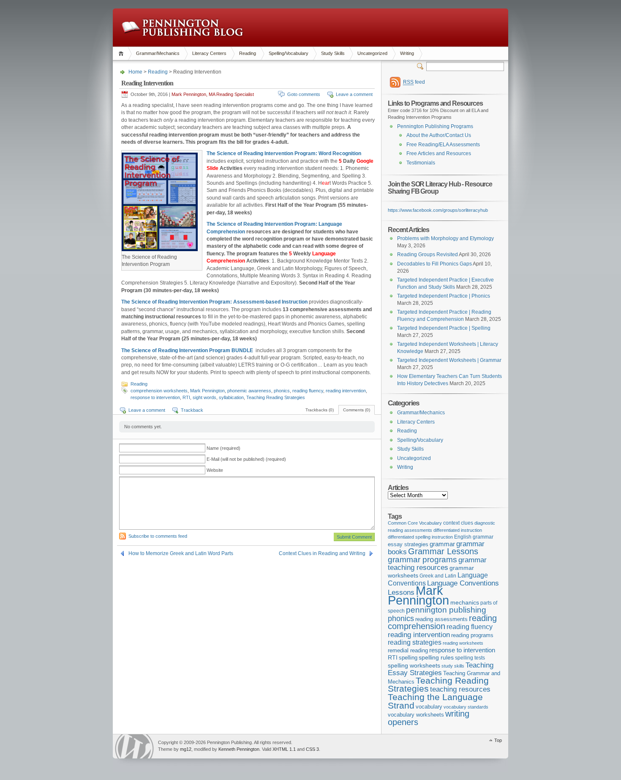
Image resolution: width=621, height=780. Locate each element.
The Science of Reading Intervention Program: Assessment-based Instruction (214, 302)
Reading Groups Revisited (427, 254)
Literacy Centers (209, 53)
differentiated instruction (457, 530)
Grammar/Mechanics (158, 53)
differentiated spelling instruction (420, 536)
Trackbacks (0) (319, 410)
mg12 (185, 749)
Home (122, 53)
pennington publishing (446, 609)
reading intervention (346, 390)
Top (498, 740)
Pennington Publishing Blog (182, 27)
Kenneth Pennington (238, 749)
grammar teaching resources (437, 564)
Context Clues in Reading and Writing (322, 553)
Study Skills (333, 53)
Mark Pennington (207, 390)
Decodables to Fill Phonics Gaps (434, 264)
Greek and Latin (437, 576)
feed (414, 82)
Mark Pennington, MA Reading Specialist (213, 94)
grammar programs (422, 559)
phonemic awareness (249, 390)
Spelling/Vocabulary (288, 53)
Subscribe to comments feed (157, 536)
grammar (442, 544)
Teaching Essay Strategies (440, 669)
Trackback (192, 410)
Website (215, 470)
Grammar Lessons (443, 551)
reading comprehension (442, 622)
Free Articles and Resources (438, 153)
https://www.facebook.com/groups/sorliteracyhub (438, 210)
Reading (247, 53)
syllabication (231, 397)
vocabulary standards (466, 706)
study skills (452, 665)
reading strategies (414, 642)
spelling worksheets (414, 665)
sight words (204, 397)
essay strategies (408, 544)
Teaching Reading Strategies (275, 397)
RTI (186, 397)
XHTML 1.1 (284, 749)
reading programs (472, 635)
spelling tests (470, 658)
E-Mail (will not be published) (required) (246, 459)
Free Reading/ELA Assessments (443, 145)
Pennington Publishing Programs (435, 126)
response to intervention (155, 397)
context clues (458, 522)
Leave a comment (354, 94)
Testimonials (420, 163)
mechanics (464, 602)
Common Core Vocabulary (415, 522)
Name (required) (223, 448)
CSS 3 (312, 749)
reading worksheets (463, 643)
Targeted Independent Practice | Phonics (443, 296)
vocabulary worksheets (416, 715)
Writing (407, 53)
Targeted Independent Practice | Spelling (443, 328)
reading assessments (441, 619)
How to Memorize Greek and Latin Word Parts (180, 553)
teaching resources (460, 689)
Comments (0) (356, 410)
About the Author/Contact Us (438, 135)
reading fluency (307, 390)
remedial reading (408, 650)
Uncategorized (372, 53)
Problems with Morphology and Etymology (445, 238)
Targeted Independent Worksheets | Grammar (449, 360)
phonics (282, 390)
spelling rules (436, 657)
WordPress (134, 746)
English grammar (473, 536)
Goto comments (303, 94)
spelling (408, 657)
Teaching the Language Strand (435, 701)
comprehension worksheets (159, 390)
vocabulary (429, 706)
